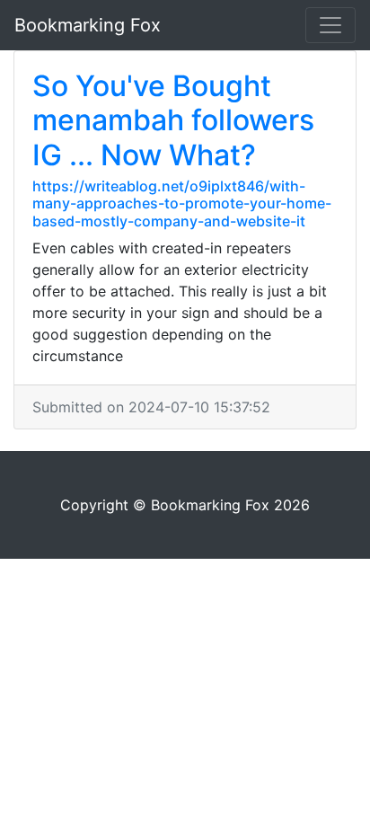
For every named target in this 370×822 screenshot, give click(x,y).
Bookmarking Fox (87, 25)
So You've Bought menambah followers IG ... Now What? (173, 120)
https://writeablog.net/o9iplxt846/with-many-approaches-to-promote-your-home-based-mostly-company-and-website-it (181, 203)
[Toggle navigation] (330, 25)
